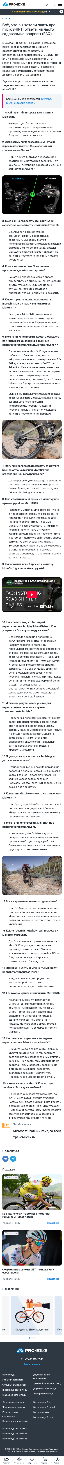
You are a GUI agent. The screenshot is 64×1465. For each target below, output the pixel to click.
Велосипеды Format (43, 1417)
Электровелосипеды (43, 1393)
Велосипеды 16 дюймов (14, 1438)
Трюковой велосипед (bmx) (47, 1383)
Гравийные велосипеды (14, 1395)
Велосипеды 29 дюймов (14, 1428)
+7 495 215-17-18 (34, 1359)
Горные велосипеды (12, 1380)
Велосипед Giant (41, 1412)
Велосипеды (8, 1374)
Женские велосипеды (13, 1407)
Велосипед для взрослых (15, 1421)
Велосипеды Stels (42, 1402)
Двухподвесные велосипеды (41, 1376)
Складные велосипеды (13, 1385)
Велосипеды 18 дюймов (14, 1433)
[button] (32, 12)
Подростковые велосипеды (10, 1414)
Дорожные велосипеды (45, 1388)
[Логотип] (14, 4)
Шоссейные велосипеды (14, 1390)
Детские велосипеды (13, 1402)
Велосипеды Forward (44, 1407)
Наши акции (10, 1288)
